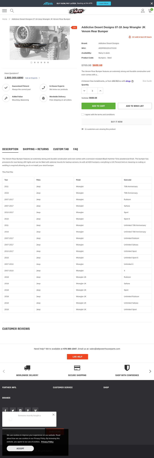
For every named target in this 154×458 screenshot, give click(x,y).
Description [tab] (10, 149)
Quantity (85, 85)
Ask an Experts (31, 78)
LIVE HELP (77, 356)
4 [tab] (41, 62)
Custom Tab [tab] (61, 149)
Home (4, 19)
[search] (12, 10)
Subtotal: (85, 98)
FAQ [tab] (75, 149)
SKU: (84, 48)
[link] (5, 410)
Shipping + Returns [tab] (36, 149)
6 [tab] (48, 62)
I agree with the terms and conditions (99, 114)
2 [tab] (34, 62)
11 (86, 129)
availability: (87, 53)
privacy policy (47, 442)
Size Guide (147, 81)
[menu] (4, 10)
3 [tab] (38, 62)
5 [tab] (44, 62)
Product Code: (88, 58)
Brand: (84, 43)
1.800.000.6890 (14, 77)
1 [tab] (31, 62)
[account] (143, 11)
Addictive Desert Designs (109, 43)
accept (20, 448)
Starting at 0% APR (82, 3)
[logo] (77, 10)
